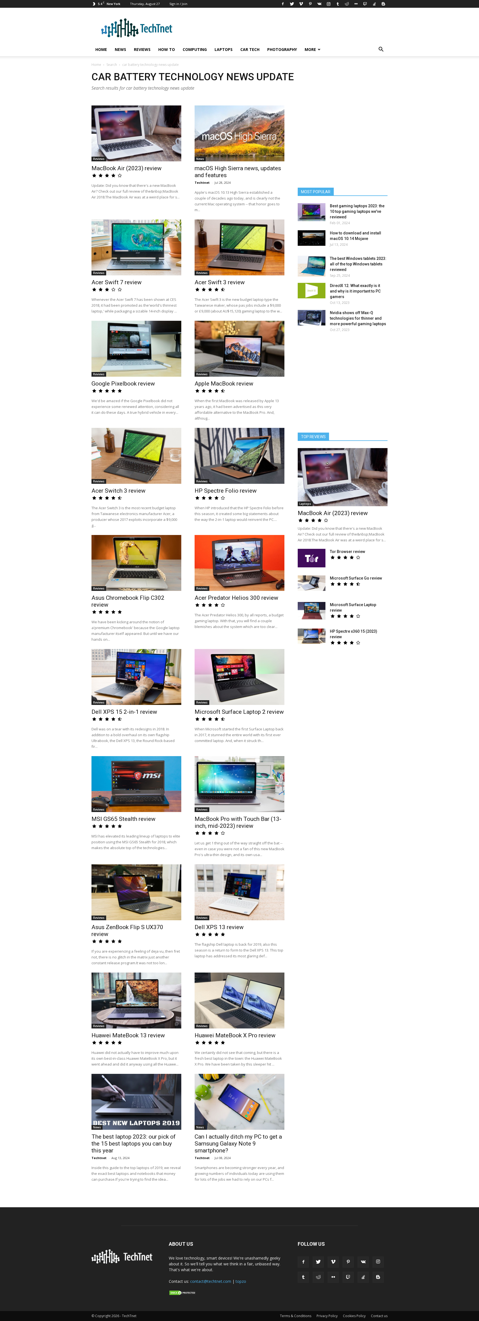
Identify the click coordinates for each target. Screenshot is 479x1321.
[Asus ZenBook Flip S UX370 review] (136, 892)
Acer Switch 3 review (118, 490)
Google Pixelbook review (123, 383)
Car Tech (249, 49)
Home (101, 49)
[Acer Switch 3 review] (136, 456)
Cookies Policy (354, 1316)
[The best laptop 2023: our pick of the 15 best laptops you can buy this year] (136, 1102)
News (120, 49)
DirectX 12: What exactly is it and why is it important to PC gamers (355, 291)
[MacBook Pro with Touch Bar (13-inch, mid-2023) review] (239, 784)
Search (111, 64)
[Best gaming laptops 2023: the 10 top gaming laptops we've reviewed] (311, 212)
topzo (241, 1281)
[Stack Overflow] (374, 4)
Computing (195, 49)
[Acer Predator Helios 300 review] (239, 563)
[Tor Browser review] (311, 558)
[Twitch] (365, 4)
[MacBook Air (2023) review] (136, 133)
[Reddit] (347, 4)
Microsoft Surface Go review (356, 578)
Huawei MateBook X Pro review (235, 1035)
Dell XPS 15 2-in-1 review (124, 712)
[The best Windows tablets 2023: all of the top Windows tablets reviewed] (311, 266)
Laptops (224, 49)
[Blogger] (383, 4)
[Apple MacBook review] (239, 349)
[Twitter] (292, 4)
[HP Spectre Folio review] (239, 456)
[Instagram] (328, 4)
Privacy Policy (327, 1316)
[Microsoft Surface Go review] (311, 583)
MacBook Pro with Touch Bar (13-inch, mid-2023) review (238, 822)
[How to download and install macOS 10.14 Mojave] (311, 238)
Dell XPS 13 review (219, 927)
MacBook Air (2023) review (126, 168)
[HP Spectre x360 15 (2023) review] (311, 636)
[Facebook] (283, 4)
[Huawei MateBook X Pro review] (239, 1000)
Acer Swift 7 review (116, 282)
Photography (282, 49)
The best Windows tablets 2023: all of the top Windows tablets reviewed (358, 264)
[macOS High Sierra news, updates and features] (239, 133)
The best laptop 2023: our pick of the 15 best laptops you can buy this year (133, 1143)
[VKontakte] (319, 4)
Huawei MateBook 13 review (128, 1035)
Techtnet (202, 182)
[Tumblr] (337, 4)
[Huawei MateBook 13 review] (136, 1000)
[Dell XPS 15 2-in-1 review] (136, 677)
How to (166, 49)
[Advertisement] (343, 385)
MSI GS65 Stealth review (123, 819)
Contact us (379, 1316)
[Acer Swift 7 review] (136, 247)
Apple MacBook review (224, 383)
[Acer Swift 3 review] (239, 247)
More (310, 49)
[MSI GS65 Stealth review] (136, 784)
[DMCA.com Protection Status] (183, 1294)
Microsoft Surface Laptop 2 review (239, 712)
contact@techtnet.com (210, 1281)
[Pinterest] (310, 4)
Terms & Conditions (295, 1316)
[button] (381, 50)
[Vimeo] (301, 4)
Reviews (142, 49)
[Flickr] (356, 4)
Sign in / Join (178, 4)
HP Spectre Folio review (226, 490)
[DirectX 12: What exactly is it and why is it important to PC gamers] (311, 290)
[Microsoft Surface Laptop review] (311, 611)
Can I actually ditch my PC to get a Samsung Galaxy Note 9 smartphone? (238, 1143)
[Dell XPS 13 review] (239, 892)
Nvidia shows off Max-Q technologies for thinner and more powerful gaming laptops (358, 318)
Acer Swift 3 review (220, 282)
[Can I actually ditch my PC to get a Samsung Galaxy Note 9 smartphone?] (239, 1102)
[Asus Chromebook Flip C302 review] (136, 563)
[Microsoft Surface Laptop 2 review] (239, 677)
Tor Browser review (347, 551)
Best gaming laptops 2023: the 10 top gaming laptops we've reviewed (357, 211)
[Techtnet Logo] (123, 1262)
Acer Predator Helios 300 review (236, 597)
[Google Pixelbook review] (136, 349)
